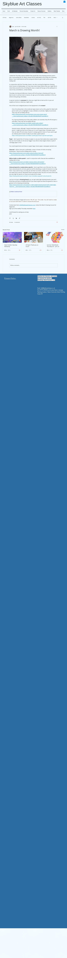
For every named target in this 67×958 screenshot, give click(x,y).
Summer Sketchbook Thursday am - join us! (53, 245)
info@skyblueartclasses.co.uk (48, 288)
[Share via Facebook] (10, 218)
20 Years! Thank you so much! (32, 245)
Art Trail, (39, 17)
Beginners (11, 17)
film (44, 17)
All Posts (4, 17)
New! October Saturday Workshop (10, 245)
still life (49, 17)
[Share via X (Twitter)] (13, 218)
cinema (33, 17)
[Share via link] (19, 218)
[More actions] (57, 26)
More (55, 17)
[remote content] (33, 194)
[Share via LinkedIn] (16, 218)
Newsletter (26, 17)
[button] (64, 1)
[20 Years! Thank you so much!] (33, 237)
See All (62, 229)
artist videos (18, 17)
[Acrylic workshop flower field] (12, 237)
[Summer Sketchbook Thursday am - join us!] (54, 237)
